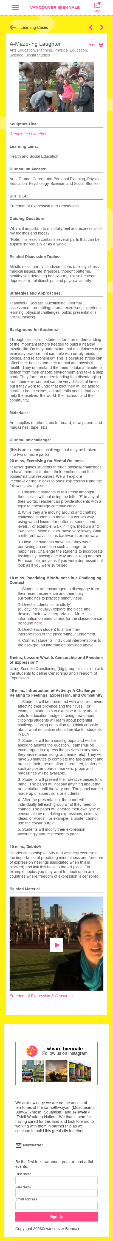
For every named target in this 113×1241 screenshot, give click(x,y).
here (38, 623)
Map (97, 11)
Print (91, 45)
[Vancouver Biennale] (56, 8)
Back (13, 27)
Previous (90, 27)
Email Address (26, 1199)
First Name (23, 1174)
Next (101, 27)
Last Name (23, 1187)
